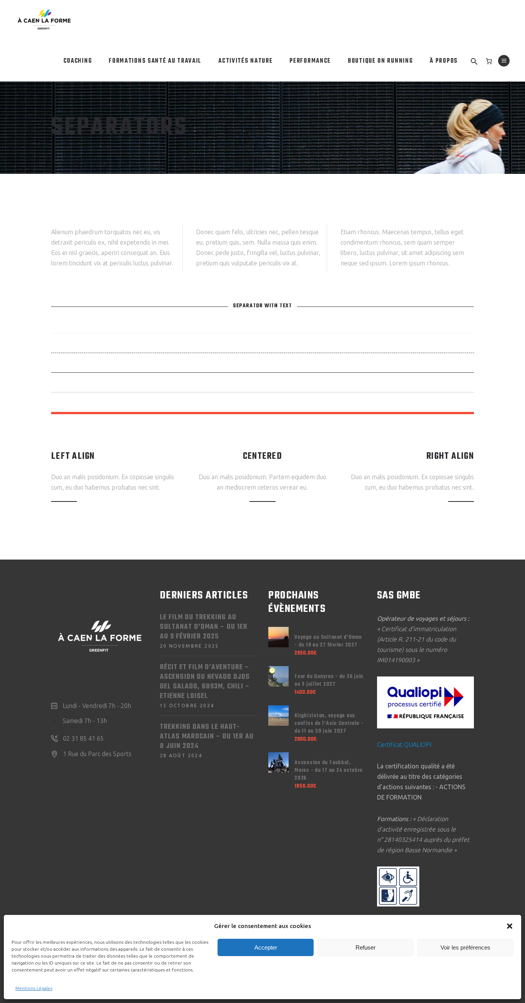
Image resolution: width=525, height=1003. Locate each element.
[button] (509, 926)
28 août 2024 (181, 755)
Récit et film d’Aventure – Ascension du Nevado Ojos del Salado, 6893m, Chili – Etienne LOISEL (205, 682)
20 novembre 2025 (189, 645)
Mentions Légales (33, 988)
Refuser (365, 947)
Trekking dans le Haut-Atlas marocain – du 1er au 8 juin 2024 (207, 736)
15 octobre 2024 (187, 705)
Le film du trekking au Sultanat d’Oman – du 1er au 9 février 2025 (204, 627)
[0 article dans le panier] (489, 61)
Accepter (265, 947)
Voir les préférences (465, 947)
